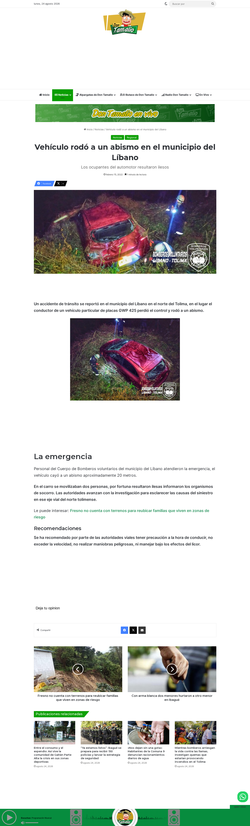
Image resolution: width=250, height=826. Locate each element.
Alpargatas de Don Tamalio (96, 94)
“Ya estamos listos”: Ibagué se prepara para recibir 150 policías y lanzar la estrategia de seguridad (101, 753)
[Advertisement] (125, 63)
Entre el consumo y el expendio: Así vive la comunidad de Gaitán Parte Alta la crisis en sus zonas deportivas (52, 754)
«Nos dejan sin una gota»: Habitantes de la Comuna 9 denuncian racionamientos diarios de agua (146, 753)
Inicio (46, 94)
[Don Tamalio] (125, 22)
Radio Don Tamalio (177, 94)
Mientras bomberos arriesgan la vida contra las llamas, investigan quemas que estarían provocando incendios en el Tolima (195, 754)
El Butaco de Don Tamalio (138, 94)
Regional (132, 137)
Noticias (63, 94)
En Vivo (204, 94)
